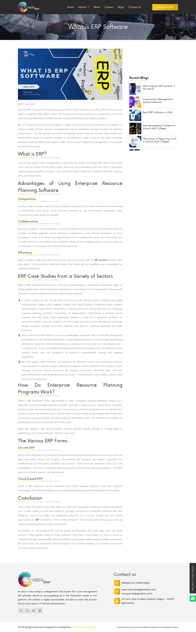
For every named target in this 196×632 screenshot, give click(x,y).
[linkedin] (40, 611)
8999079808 (142, 583)
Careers (108, 7)
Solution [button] (83, 7)
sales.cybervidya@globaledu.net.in (139, 589)
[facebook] (21, 611)
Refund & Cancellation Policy (164, 627)
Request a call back (193, 578)
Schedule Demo (165, 7)
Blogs (121, 7)
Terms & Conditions (140, 627)
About (97, 7)
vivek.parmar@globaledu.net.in (137, 593)
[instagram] (27, 611)
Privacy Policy (123, 627)
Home (70, 7)
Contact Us (134, 7)
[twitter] (33, 611)
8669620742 (128, 583)
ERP (37, 519)
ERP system (100, 259)
